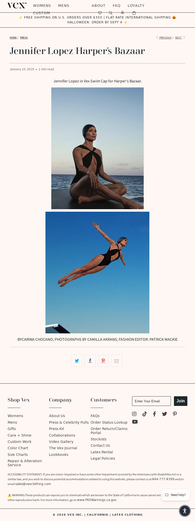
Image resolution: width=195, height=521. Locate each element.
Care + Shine (19, 435)
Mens (63, 6)
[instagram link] (134, 414)
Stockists (98, 439)
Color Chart (18, 448)
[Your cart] (134, 13)
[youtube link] (135, 422)
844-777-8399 (163, 479)
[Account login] (122, 13)
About (99, 6)
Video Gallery (61, 442)
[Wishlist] (100, 13)
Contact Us (100, 445)
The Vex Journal (63, 448)
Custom (41, 13)
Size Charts (18, 455)
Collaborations (62, 435)
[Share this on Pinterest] (103, 361)
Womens (42, 6)
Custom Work (19, 442)
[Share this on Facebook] (90, 361)
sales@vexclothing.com (33, 484)
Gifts (12, 429)
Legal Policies (103, 458)
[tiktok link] (144, 414)
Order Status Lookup (109, 422)
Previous (165, 38)
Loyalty (136, 6)
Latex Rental (102, 452)
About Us (57, 416)
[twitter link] (164, 414)
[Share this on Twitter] (76, 361)
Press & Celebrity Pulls (69, 422)
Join (180, 401)
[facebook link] (154, 414)
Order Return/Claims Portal (109, 431)
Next (178, 38)
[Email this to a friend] (116, 361)
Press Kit (56, 429)
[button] (185, 511)
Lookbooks (58, 455)
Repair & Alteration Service (25, 463)
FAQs (95, 416)
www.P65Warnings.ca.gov (97, 500)
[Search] (111, 13)
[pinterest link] (175, 414)
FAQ (117, 6)
